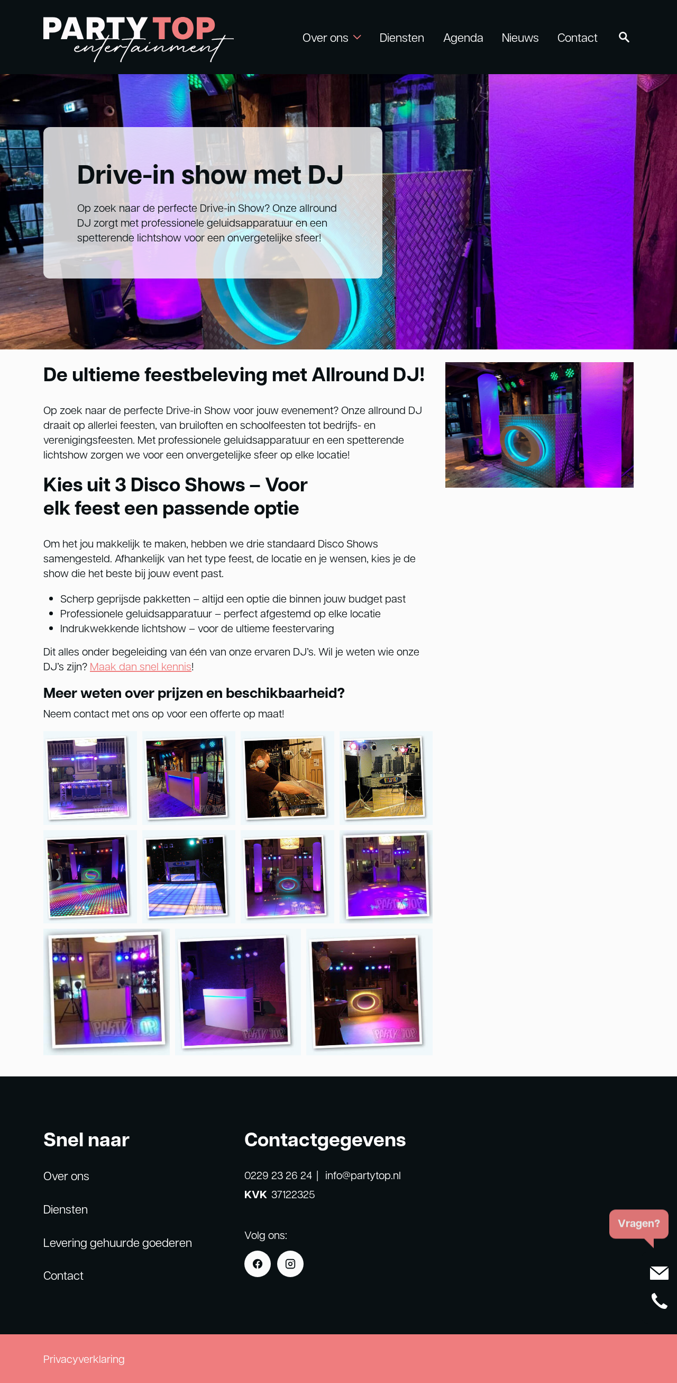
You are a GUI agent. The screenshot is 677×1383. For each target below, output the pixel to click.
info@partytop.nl (363, 1175)
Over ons (66, 1175)
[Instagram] (290, 1264)
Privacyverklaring (84, 1359)
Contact (577, 37)
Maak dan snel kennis (140, 666)
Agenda (463, 37)
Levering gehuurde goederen (117, 1242)
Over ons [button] (326, 37)
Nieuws (520, 37)
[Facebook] (257, 1264)
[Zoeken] (624, 37)
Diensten (402, 37)
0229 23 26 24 (278, 1175)
